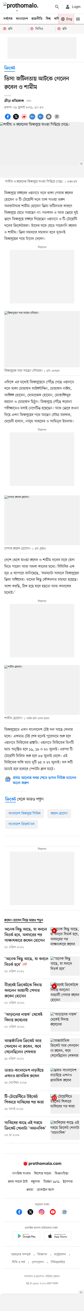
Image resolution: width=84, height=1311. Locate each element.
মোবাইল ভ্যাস (45, 1190)
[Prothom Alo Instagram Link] (43, 1213)
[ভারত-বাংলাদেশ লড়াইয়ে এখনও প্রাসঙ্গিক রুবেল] (65, 1077)
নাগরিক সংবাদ (21, 1173)
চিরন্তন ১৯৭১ (51, 1181)
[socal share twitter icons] (16, 119)
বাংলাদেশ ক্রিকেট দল (21, 824)
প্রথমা (29, 1190)
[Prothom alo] (21, 7)
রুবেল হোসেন (59, 813)
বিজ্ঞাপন (42, 1255)
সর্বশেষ (7, 19)
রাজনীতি (36, 19)
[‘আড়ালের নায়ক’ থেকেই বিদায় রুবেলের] (65, 1022)
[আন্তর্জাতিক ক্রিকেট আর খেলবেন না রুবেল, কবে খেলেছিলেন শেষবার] (65, 1049)
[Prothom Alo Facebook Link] (21, 1213)
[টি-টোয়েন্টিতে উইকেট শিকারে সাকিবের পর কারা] (65, 1104)
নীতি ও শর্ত (18, 1262)
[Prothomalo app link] (26, 1236)
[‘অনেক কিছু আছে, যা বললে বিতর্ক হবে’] (65, 966)
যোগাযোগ (38, 1262)
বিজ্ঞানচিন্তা (61, 1173)
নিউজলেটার (58, 1262)
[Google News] (64, 1212)
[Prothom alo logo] (42, 1164)
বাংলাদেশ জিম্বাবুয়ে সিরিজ (24, 813)
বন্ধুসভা (35, 1181)
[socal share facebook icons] (8, 119)
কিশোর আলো (42, 1173)
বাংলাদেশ (22, 19)
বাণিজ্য (58, 19)
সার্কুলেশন (60, 1255)
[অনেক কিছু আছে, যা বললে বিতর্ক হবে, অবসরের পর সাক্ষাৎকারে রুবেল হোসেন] (65, 938)
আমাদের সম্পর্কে (21, 1255)
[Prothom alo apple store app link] (57, 1236)
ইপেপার (68, 1181)
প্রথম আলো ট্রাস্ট (18, 1181)
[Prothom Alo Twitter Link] (32, 1213)
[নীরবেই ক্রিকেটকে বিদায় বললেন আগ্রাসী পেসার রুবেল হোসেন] (65, 994)
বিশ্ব (48, 19)
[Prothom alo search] (57, 6)
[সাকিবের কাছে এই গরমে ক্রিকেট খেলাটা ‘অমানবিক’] (65, 1130)
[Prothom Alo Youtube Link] (55, 1213)
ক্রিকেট (9, 68)
